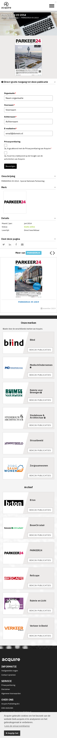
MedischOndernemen (41, 365)
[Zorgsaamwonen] (15, 468)
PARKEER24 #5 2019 (28, 302)
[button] (54, 253)
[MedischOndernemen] (15, 368)
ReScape (34, 575)
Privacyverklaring (8, 685)
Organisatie (10, 93)
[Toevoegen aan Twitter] (3, 244)
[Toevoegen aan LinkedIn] (10, 244)
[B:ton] (15, 503)
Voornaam (9, 105)
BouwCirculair (37, 525)
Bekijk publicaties (40, 350)
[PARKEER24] (14, 202)
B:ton (32, 500)
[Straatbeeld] (15, 443)
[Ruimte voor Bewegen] (15, 393)
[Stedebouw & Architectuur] (15, 418)
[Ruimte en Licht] (15, 603)
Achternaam (10, 117)
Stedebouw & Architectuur (37, 416)
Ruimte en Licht (38, 600)
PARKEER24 (14, 18)
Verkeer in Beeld (39, 625)
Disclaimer (5, 689)
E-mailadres (10, 128)
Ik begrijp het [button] (12, 733)
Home (3, 18)
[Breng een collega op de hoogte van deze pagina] (22, 244)
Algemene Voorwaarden (11, 693)
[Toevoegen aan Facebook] (16, 244)
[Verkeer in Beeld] (15, 628)
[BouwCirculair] (15, 528)
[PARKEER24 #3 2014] (28, 57)
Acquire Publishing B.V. (10, 704)
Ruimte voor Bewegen (36, 391)
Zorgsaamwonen (39, 465)
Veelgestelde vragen (9, 671)
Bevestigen (10, 166)
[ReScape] (15, 578)
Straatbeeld (36, 440)
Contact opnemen (8, 675)
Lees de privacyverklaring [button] (17, 726)
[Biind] (15, 342)
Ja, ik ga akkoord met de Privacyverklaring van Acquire (27, 148)
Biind (32, 339)
